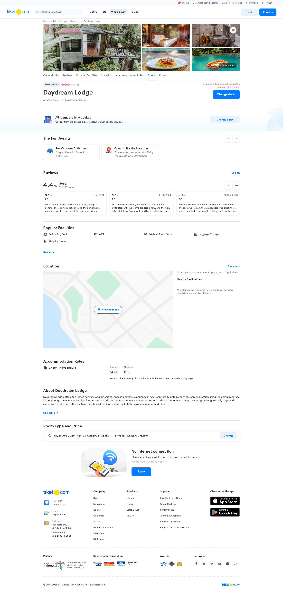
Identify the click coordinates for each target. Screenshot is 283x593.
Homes (46, 21)
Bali (54, 21)
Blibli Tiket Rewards (232, 2)
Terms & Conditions (170, 515)
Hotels (130, 504)
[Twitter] (204, 563)
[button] (108, 309)
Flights (130, 498)
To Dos (130, 515)
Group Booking (168, 504)
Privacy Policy (167, 509)
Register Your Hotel (170, 521)
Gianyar (63, 21)
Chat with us (58, 504)
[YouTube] (219, 563)
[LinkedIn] (212, 563)
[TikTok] (235, 563)
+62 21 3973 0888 (62, 535)
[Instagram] (227, 563)
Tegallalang (75, 21)
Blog (95, 498)
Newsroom (99, 504)
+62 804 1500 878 (62, 528)
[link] (249, 12)
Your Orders (252, 2)
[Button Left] (228, 185)
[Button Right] (236, 185)
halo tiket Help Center (171, 498)
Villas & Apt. (133, 509)
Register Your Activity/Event (174, 527)
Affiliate (97, 521)
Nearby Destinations (189, 279)
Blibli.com (98, 539)
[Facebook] (196, 563)
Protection (98, 533)
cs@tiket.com (59, 514)
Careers (97, 509)
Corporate (98, 515)
